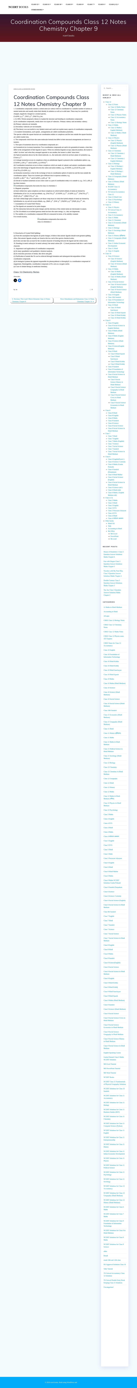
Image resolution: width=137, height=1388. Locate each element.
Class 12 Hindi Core (115, 197)
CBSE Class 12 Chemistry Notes (24, 89)
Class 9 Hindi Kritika (117, 361)
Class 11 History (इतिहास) (116, 235)
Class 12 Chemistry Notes (26, 272)
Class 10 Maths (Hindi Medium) (114, 683)
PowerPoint (114, 536)
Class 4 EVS (112, 513)
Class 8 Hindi (112, 413)
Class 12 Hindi (109, 783)
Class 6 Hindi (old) (114, 490)
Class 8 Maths (112, 418)
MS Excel (113, 534)
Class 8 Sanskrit (113, 421)
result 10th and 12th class (112, 1260)
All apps (106, 616)
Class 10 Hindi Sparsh (118, 313)
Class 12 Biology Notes (118, 122)
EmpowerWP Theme (84, 1382)
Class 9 (69, 4)
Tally (109, 526)
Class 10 (57, 4)
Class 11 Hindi (113, 248)
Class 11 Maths (113, 217)
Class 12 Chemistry (114, 151)
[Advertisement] (68, 68)
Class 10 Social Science (116, 282)
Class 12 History (113, 202)
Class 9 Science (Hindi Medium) (115, 1009)
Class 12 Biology (114, 164)
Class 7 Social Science (115, 446)
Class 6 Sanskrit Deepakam (113, 887)
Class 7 (90, 4)
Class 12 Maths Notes (117, 107)
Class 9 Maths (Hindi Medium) (114, 1000)
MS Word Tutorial (110, 1073)
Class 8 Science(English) (112, 963)
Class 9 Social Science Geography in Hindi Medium (118, 389)
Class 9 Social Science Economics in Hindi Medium (118, 405)
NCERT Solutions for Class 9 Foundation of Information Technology (114, 1223)
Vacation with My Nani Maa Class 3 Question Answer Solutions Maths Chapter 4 (113, 573)
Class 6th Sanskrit (110, 912)
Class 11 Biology (113, 228)
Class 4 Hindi (112, 516)
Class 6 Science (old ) (115, 487)
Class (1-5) (113, 4)
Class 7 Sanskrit (113, 449)
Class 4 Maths (108, 832)
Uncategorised (108, 1287)
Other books (36, 10)
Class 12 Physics (113, 138)
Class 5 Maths (112, 500)
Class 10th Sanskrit (114, 297)
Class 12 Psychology (115, 199)
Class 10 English (113, 295)
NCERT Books (109, 1077)
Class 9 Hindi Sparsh (117, 354)
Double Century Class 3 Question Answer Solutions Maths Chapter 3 (113, 583)
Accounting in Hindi (115, 528)
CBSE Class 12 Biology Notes (114, 620)
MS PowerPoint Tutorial (112, 1068)
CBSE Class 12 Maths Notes (113, 632)
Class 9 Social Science (111, 1013)
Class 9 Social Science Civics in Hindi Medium (118, 397)
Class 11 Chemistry (114, 220)
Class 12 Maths (113, 125)
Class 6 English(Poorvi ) (116, 459)
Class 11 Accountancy (115, 215)
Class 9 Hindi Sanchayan (112, 991)
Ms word (113, 539)
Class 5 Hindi (112, 503)
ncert (18, 7)
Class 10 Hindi (113, 305)
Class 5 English (113, 505)
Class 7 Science (113, 444)
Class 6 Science (109, 892)
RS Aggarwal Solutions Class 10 (115, 1264)
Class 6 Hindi (108, 867)
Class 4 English (109, 819)
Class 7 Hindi (112, 436)
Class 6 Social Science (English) (114, 900)
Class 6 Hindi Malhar (115, 475)
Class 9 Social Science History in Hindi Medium (116, 382)
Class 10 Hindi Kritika (118, 318)
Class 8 (80, 4)
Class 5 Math (108, 854)
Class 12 (34, 4)
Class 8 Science (113, 423)
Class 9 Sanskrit (113, 367)
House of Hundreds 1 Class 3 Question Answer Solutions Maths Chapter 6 (114, 554)
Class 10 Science (113, 256)
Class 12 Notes (113, 104)
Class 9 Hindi (112, 351)
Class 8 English (113, 415)
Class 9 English (113, 323)
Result (106, 1256)
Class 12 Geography (110, 778)
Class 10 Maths (113, 269)
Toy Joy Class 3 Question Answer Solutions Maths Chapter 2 (112, 592)
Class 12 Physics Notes (118, 115)
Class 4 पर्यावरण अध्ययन (115, 518)
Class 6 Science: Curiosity (117, 462)
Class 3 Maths (108, 814)
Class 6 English (109, 863)
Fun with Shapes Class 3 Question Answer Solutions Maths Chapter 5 (113, 563)
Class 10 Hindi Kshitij (117, 315)
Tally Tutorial (108, 1269)
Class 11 (46, 4)
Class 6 (101, 4)
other (105, 1251)
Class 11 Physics (113, 207)
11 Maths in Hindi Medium (113, 607)
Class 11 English (113, 251)
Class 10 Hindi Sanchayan (112, 670)
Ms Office (111, 531)
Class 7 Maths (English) (116, 441)
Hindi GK (111, 523)
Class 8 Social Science (115, 426)
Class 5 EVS (112, 508)
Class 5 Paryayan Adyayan (117, 511)
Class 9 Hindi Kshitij (117, 364)
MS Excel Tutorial (110, 1064)
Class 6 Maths (108, 876)
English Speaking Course (112, 1053)
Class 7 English (113, 439)
